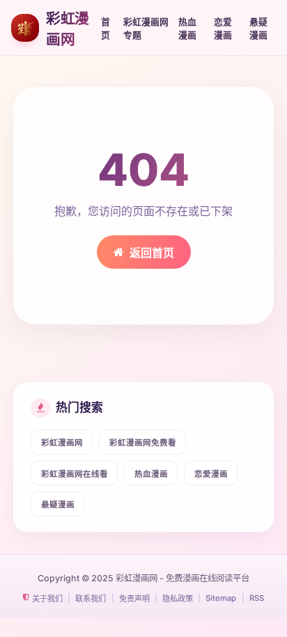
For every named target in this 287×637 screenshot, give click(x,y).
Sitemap (220, 598)
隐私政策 (177, 599)
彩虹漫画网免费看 (142, 443)
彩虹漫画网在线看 (74, 474)
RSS (256, 598)
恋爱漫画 (223, 28)
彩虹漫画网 (62, 443)
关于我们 (47, 599)
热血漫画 (187, 28)
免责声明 (134, 599)
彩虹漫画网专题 (146, 28)
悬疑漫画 (258, 28)
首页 (105, 28)
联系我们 (90, 599)
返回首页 (152, 253)
